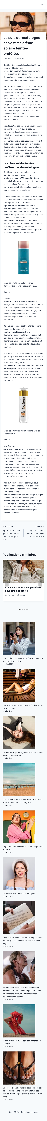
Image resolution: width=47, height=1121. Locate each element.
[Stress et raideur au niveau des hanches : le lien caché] (23, 1020)
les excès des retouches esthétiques (19, 893)
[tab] (19, 609)
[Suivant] (40, 584)
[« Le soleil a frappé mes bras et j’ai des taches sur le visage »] (23, 685)
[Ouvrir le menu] (42, 4)
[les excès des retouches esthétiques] (23, 873)
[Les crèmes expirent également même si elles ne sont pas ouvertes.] (23, 732)
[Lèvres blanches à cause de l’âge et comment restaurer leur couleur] (23, 638)
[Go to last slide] (7, 584)
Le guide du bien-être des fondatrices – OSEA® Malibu (35, 532)
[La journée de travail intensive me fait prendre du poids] (23, 826)
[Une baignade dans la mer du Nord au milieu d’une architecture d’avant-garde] (23, 779)
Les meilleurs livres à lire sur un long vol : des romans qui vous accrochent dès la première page (22, 941)
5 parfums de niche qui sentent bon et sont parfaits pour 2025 (11, 533)
